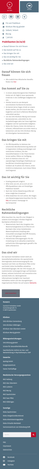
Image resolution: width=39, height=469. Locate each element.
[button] (4, 16)
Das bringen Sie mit (11, 53)
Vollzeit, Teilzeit (12, 30)
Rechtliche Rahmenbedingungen (16, 60)
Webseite (33, 283)
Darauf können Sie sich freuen (16, 46)
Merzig (8, 34)
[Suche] (33, 434)
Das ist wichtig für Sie (12, 57)
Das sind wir (8, 64)
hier (15, 82)
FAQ (7, 200)
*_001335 (9, 37)
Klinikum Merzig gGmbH (15, 27)
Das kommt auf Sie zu (12, 50)
